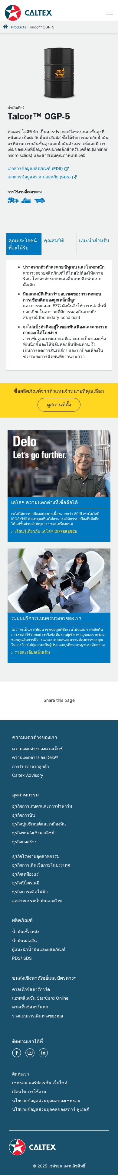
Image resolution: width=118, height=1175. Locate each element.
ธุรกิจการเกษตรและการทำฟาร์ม (42, 806)
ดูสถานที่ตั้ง (59, 405)
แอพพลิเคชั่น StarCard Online (40, 998)
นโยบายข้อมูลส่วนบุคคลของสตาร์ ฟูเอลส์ (50, 1109)
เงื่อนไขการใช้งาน (29, 1091)
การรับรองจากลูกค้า (30, 766)
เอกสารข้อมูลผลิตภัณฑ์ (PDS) (35, 169)
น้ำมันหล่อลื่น (24, 940)
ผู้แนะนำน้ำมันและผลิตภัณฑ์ (38, 949)
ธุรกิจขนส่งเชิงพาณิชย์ (33, 832)
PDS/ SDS (22, 958)
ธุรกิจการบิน (23, 815)
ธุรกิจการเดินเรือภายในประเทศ (41, 864)
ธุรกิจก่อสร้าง (24, 841)
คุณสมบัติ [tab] (54, 240)
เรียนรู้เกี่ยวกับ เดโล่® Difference (46, 532)
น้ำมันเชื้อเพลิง (25, 931)
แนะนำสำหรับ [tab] (94, 240)
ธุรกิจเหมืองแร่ (25, 874)
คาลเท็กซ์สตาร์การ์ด (31, 989)
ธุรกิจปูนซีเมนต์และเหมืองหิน (39, 823)
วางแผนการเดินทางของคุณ (37, 1015)
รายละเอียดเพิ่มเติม (32, 653)
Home (5, 26)
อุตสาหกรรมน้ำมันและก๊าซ (37, 900)
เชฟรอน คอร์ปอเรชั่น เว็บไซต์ (39, 1082)
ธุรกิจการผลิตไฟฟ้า (30, 891)
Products (18, 27)
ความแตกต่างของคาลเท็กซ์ (37, 748)
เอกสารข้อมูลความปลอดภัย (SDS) (39, 177)
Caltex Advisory (27, 775)
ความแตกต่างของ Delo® (35, 757)
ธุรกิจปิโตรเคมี (25, 882)
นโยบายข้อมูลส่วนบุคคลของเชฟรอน (46, 1100)
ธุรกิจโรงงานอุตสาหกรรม (36, 856)
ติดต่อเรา (20, 1073)
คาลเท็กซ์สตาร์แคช (30, 1006)
